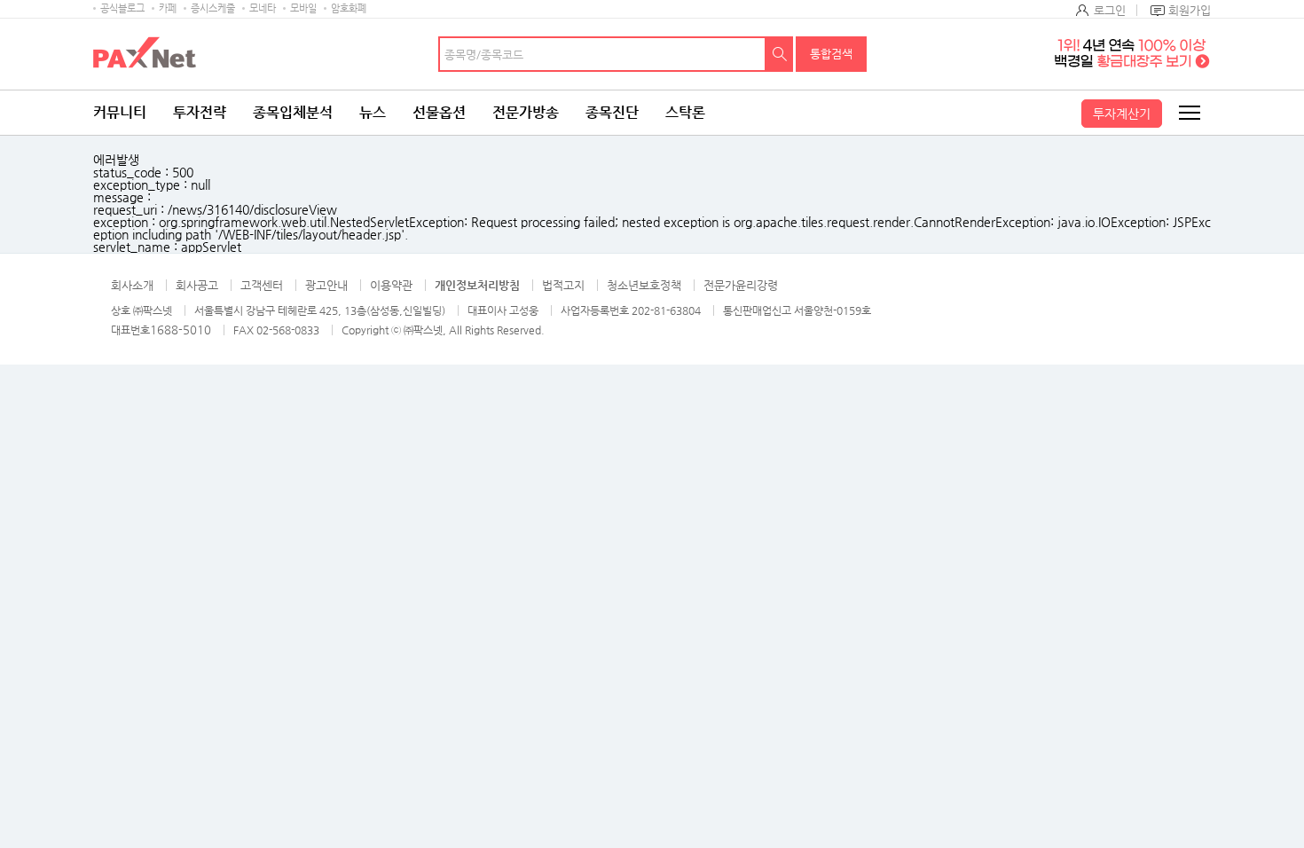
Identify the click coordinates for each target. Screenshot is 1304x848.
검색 (779, 54)
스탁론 (685, 112)
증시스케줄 (213, 8)
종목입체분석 (293, 112)
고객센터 (261, 285)
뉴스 (372, 112)
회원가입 (1189, 10)
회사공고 (197, 285)
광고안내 (326, 285)
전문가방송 (525, 112)
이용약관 (391, 285)
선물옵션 (439, 112)
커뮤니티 (119, 112)
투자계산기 (1122, 113)
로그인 (1110, 10)
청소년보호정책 (644, 285)
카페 (168, 8)
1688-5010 (180, 329)
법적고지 (563, 285)
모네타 (262, 8)
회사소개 (132, 285)
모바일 (303, 8)
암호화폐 (348, 8)
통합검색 (831, 53)
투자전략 (199, 112)
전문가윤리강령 (740, 285)
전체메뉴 (1189, 112)
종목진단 (612, 112)
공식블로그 (122, 8)
